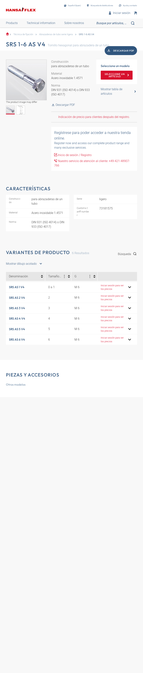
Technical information (41, 23)
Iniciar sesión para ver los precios (112, 287)
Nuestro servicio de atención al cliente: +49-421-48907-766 (92, 163)
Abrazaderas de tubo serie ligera (56, 34)
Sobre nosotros (74, 23)
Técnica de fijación (23, 34)
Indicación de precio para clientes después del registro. (94, 117)
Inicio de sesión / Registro (74, 155)
